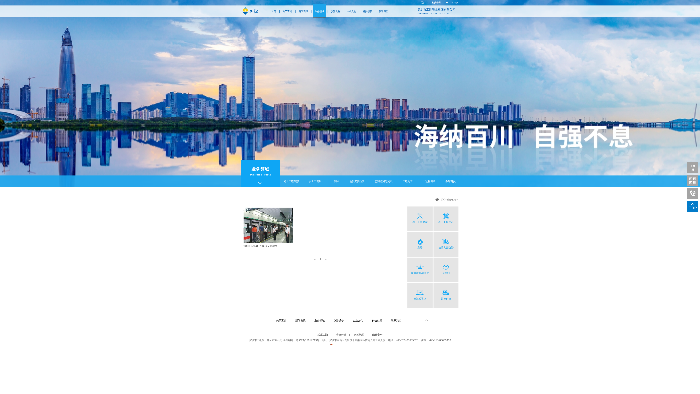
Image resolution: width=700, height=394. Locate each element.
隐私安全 (377, 334)
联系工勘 (323, 334)
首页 (273, 11)
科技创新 (367, 11)
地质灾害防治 (357, 181)
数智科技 (451, 181)
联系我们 (383, 11)
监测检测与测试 (383, 181)
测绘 (336, 181)
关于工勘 (287, 11)
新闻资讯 (303, 11)
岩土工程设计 (316, 181)
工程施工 (407, 181)
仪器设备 (335, 11)
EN (456, 2)
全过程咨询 (429, 181)
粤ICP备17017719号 (307, 340)
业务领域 (319, 11)
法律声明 (341, 334)
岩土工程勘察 (291, 181)
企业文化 (351, 11)
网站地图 (359, 334)
